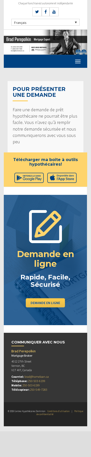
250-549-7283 (38, 389)
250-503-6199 (36, 381)
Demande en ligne (45, 303)
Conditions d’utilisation (58, 411)
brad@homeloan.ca (37, 377)
